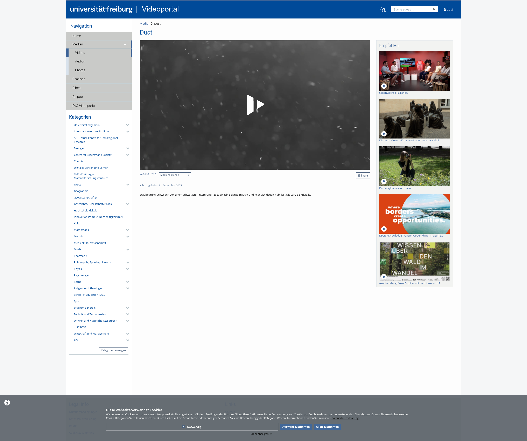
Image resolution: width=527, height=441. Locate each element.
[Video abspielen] (255, 105)
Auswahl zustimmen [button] (296, 426)
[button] (99, 36)
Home (76, 36)
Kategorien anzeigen (113, 350)
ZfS (76, 340)
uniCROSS (80, 327)
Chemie (78, 161)
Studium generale (85, 307)
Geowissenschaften (86, 197)
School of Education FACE (89, 295)
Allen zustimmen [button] (327, 426)
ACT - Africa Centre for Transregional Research (96, 140)
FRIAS (77, 184)
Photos (80, 70)
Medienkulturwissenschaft (90, 243)
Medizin (79, 236)
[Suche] (434, 9)
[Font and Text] (383, 9)
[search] (411, 9)
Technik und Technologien (90, 314)
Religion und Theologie (88, 288)
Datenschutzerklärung (345, 418)
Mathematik (81, 230)
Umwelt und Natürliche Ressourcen (95, 320)
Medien (77, 44)
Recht (77, 282)
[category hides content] (126, 125)
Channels (78, 79)
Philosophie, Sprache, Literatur (92, 262)
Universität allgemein (87, 125)
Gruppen (78, 97)
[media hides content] (125, 44)
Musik (77, 249)
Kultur (78, 223)
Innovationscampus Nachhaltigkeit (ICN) (99, 217)
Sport (77, 301)
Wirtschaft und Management (91, 333)
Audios (80, 61)
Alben (76, 88)
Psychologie (81, 275)
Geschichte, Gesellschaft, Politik (93, 204)
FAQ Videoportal (83, 106)
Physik (78, 269)
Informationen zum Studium (91, 131)
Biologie (79, 148)
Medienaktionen (169, 174)
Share (364, 175)
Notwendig (194, 427)
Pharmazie (80, 256)
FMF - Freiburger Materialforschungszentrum (91, 176)
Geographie (81, 191)
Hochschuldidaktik (85, 210)
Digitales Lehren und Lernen (91, 168)
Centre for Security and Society (93, 155)
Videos (80, 53)
